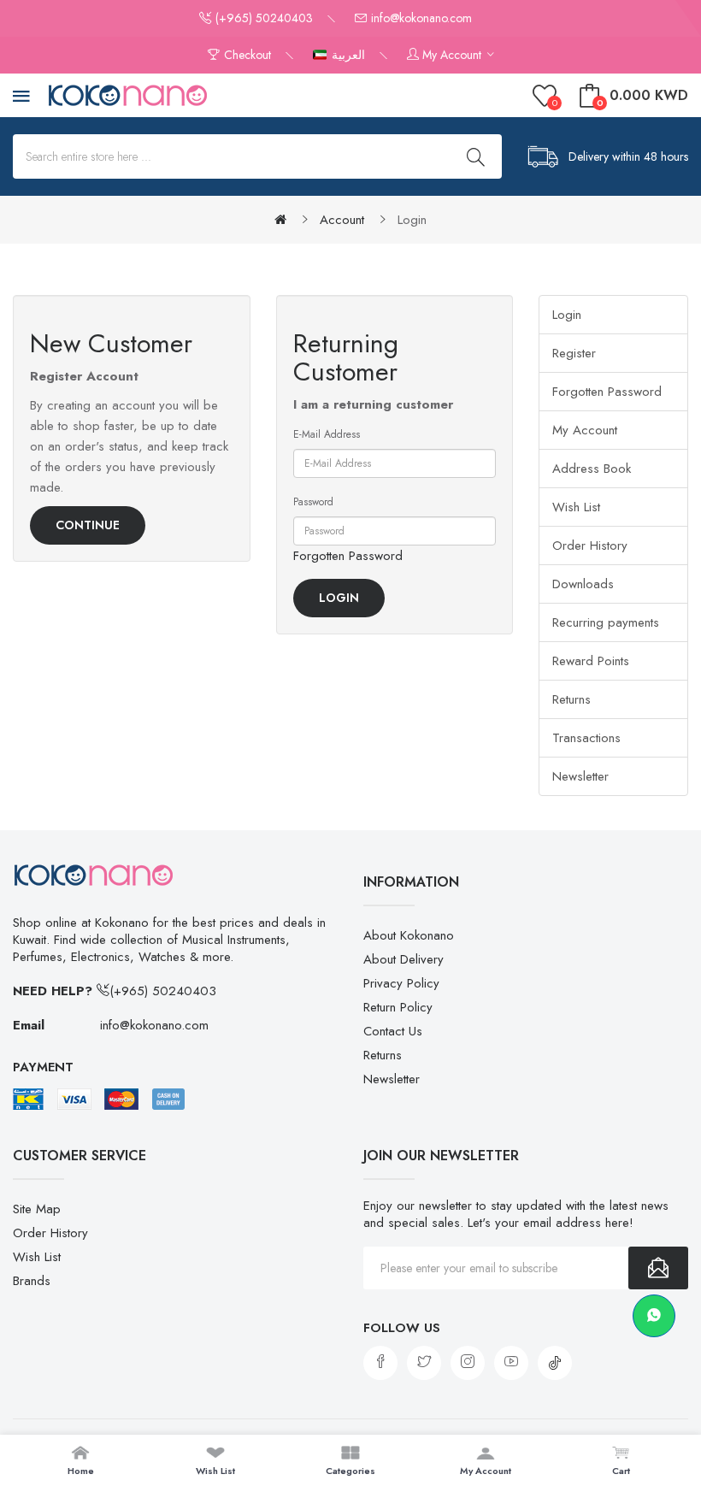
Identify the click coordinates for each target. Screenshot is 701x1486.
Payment (43, 1067)
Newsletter (580, 776)
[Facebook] (380, 1363)
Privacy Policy (401, 983)
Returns (571, 699)
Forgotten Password (348, 555)
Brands (31, 1280)
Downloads (583, 584)
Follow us (401, 1327)
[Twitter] (424, 1363)
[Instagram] (468, 1363)
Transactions (586, 737)
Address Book (591, 468)
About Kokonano (408, 935)
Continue (88, 525)
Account (342, 219)
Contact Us (392, 1031)
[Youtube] (511, 1363)
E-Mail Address (326, 434)
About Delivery (403, 959)
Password (313, 502)
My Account (584, 430)
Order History (589, 545)
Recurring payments (605, 622)
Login (412, 219)
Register (574, 353)
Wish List (576, 507)
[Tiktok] (555, 1363)
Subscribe (658, 1268)
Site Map (37, 1209)
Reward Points (590, 661)
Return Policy (398, 1007)
